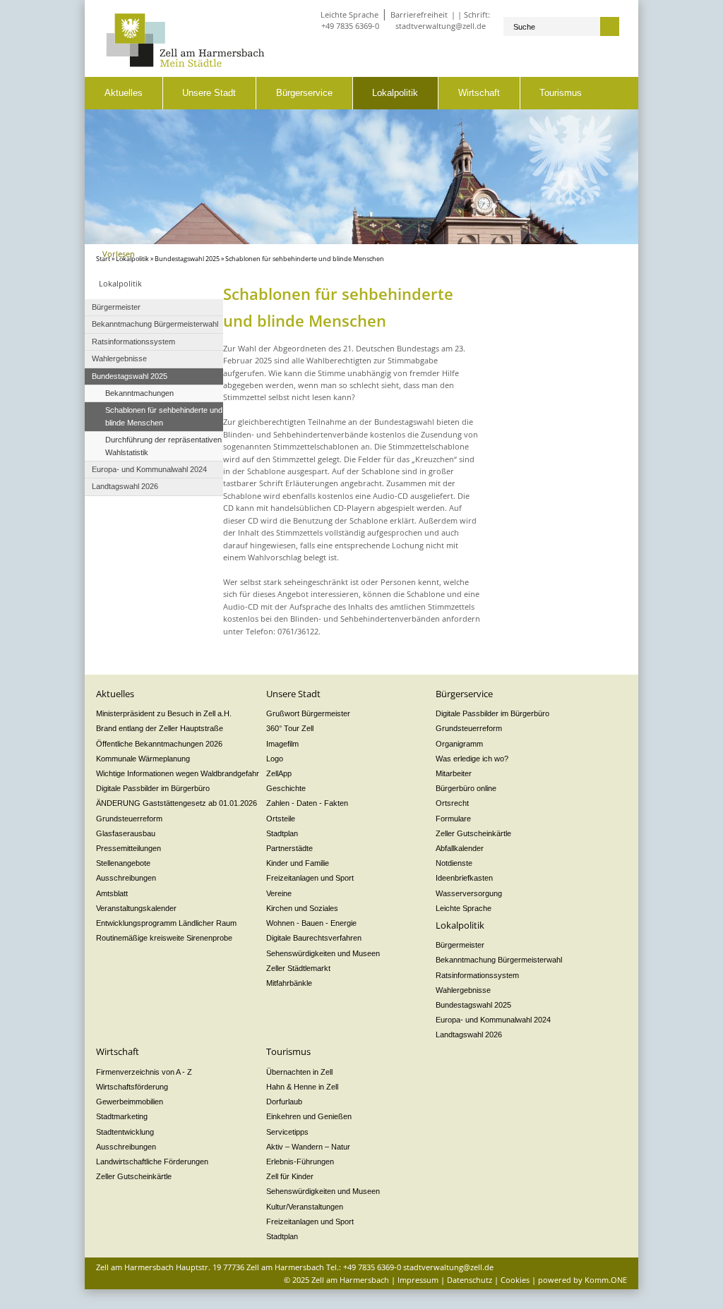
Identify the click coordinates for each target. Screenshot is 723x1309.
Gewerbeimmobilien (129, 1101)
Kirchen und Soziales (302, 908)
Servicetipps (287, 1132)
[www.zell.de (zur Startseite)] (185, 64)
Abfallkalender (460, 848)
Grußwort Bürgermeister (308, 713)
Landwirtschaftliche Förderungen (152, 1161)
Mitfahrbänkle (289, 983)
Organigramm (459, 744)
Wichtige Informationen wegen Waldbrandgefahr (177, 773)
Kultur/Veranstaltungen (304, 1206)
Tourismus (560, 93)
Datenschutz (469, 1279)
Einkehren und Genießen (309, 1116)
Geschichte (286, 788)
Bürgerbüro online (466, 788)
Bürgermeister (460, 945)
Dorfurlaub (284, 1101)
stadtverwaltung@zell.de (440, 25)
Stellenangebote (123, 863)
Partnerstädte (289, 848)
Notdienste (454, 863)
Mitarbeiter (454, 773)
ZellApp (279, 773)
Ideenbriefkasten (464, 878)
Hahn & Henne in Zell (302, 1086)
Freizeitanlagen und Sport (310, 878)
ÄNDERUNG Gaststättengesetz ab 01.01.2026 (176, 803)
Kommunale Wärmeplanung (143, 758)
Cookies (515, 1279)
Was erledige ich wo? (472, 758)
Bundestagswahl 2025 (187, 259)
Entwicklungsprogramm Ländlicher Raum (166, 923)
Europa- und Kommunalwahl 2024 (493, 1019)
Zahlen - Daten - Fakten (307, 803)
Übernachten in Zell (299, 1072)
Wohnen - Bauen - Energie (311, 923)
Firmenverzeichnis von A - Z (144, 1072)
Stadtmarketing (122, 1116)
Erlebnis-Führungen (300, 1161)
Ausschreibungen (126, 878)
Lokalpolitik (395, 93)
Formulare (453, 818)
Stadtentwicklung (125, 1132)
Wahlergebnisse (463, 990)
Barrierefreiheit (419, 14)
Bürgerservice (304, 93)
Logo (274, 758)
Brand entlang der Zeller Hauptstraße (159, 728)
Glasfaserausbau (125, 833)
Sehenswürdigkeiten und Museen (323, 953)
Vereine (279, 893)
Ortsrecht (452, 803)
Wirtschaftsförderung (132, 1086)
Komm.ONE (606, 1279)
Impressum (418, 1279)
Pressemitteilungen (128, 848)
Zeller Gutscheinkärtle (473, 833)
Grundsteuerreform (129, 818)
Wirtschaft (479, 93)
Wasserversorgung (469, 893)
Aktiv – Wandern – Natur (308, 1146)
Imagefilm (282, 744)
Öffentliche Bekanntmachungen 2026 (159, 744)
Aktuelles (123, 93)
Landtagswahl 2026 (469, 1034)
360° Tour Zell (289, 728)
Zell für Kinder (289, 1176)
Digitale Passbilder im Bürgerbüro (153, 788)
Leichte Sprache (349, 14)
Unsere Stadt (209, 93)
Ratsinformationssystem (477, 975)
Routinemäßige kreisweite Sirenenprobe (164, 938)
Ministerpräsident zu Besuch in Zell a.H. (164, 713)
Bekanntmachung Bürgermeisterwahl (499, 959)
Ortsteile (280, 818)
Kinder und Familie (297, 863)
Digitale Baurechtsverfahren (314, 938)
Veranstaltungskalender (136, 908)
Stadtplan (282, 833)
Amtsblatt (112, 893)
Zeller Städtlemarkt (298, 968)
